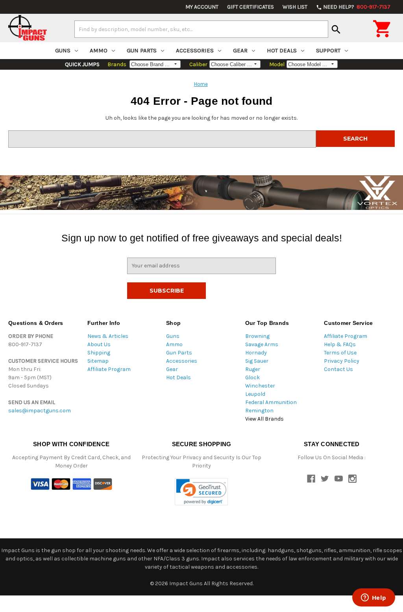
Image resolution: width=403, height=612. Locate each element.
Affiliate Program (109, 369)
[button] (201, 491)
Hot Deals (282, 50)
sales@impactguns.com (39, 410)
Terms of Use (340, 352)
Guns (62, 50)
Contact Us (338, 369)
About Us (99, 344)
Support (328, 50)
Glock (252, 377)
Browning (257, 336)
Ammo (98, 50)
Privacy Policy (341, 361)
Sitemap (98, 361)
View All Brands (264, 418)
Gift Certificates (250, 7)
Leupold (255, 394)
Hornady (256, 352)
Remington (259, 410)
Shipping (98, 352)
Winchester (260, 385)
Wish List (295, 7)
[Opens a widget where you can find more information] (373, 598)
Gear (240, 50)
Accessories (195, 50)
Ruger (252, 369)
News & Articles (107, 336)
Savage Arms (261, 344)
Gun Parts (142, 50)
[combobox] (201, 29)
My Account (201, 7)
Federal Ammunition (271, 402)
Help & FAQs (340, 344)
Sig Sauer (256, 361)
